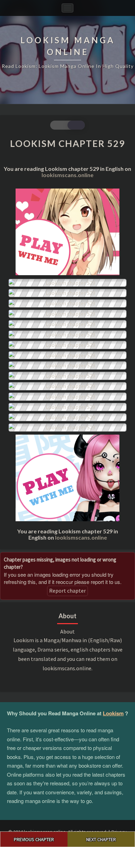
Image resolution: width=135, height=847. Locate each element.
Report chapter (67, 590)
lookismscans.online (67, 175)
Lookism (113, 713)
